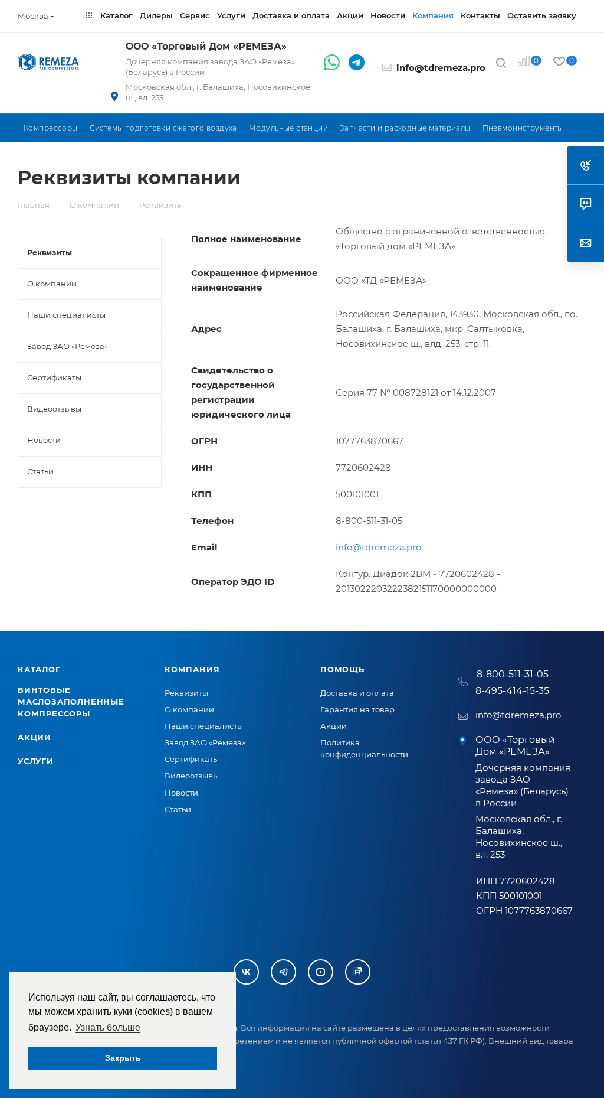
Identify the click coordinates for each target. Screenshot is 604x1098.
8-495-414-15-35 (512, 690)
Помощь (342, 669)
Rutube (357, 972)
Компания (192, 669)
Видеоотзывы (192, 775)
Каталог (39, 669)
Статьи (178, 809)
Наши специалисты (204, 726)
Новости (181, 792)
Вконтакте (246, 972)
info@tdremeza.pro (440, 67)
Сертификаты (192, 759)
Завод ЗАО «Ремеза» (205, 742)
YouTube (320, 972)
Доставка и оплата (357, 693)
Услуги (36, 760)
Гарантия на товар (357, 709)
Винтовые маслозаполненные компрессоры (71, 701)
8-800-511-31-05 (513, 674)
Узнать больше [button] (108, 1027)
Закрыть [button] (123, 1058)
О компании (189, 709)
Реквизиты (186, 693)
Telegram (283, 972)
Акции (34, 737)
